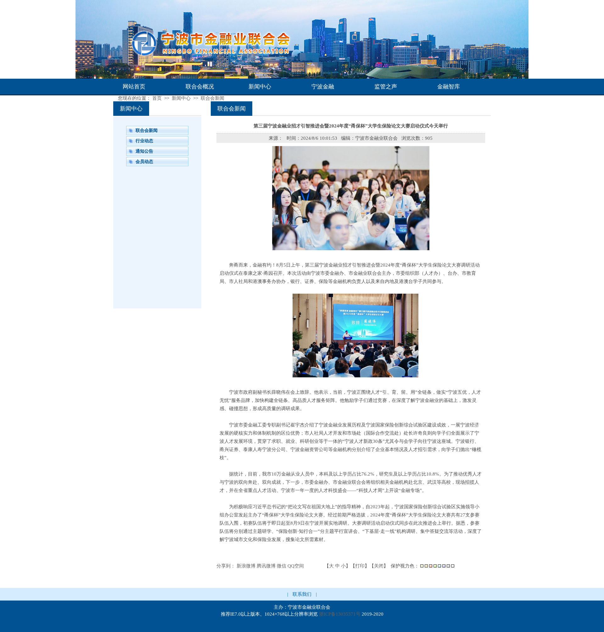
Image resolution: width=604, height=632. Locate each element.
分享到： (225, 565)
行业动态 (144, 140)
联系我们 (302, 594)
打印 (360, 565)
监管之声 (385, 86)
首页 (157, 98)
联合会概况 (200, 86)
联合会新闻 (212, 98)
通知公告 (144, 151)
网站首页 (134, 86)
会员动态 (144, 161)
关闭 (378, 565)
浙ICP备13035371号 (340, 614)
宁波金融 (322, 86)
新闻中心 (260, 86)
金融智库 (448, 86)
